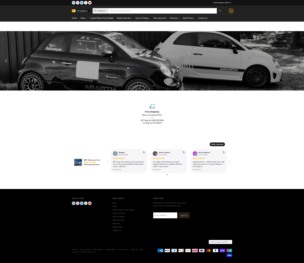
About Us (134, 249)
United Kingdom (221, 3)
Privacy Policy (123, 249)
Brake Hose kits (124, 18)
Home (74, 18)
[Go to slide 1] (167, 174)
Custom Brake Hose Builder (102, 18)
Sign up (184, 215)
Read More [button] (117, 169)
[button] (6, 60)
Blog (141, 249)
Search (74, 249)
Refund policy (98, 249)
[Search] (220, 11)
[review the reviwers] (144, 153)
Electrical (174, 18)
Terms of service (85, 249)
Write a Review (217, 144)
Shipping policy (110, 249)
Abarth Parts (188, 18)
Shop (83, 18)
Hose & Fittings (142, 18)
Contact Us (202, 18)
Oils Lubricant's (159, 18)
